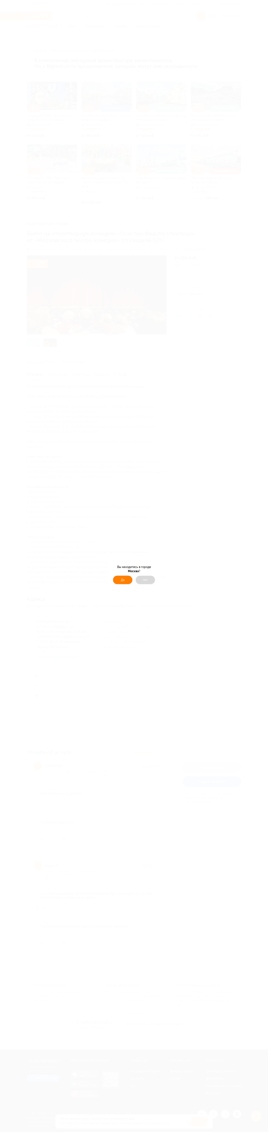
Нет (145, 580)
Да (123, 580)
